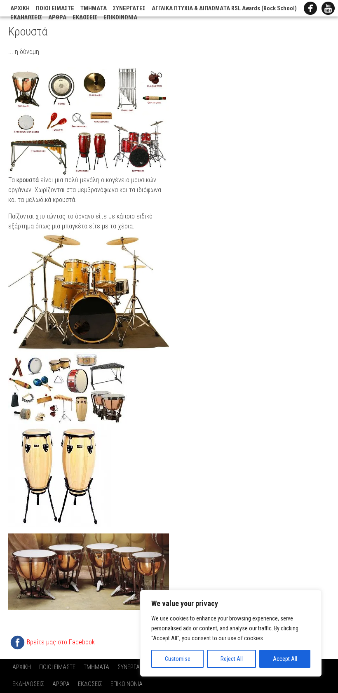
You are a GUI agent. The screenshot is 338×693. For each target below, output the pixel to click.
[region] (231, 633)
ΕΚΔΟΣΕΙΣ (85, 17)
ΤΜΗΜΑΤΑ (93, 8)
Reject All (232, 658)
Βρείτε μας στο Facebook (61, 642)
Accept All (285, 658)
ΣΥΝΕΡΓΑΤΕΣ (129, 8)
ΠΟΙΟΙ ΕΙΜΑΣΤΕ (55, 8)
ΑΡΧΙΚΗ (20, 8)
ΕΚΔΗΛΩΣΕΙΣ (26, 17)
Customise (177, 658)
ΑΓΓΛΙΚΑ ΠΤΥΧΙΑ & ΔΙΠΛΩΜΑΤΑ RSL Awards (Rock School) (224, 8)
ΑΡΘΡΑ (57, 17)
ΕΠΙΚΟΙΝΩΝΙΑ (120, 17)
